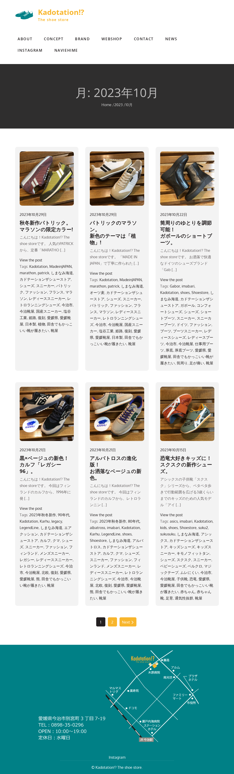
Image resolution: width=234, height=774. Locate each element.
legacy (56, 521)
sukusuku (167, 534)
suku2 (203, 527)
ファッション (36, 292)
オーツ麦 (97, 292)
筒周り (182, 363)
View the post (31, 260)
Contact (144, 38)
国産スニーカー (49, 311)
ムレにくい (189, 572)
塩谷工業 (106, 331)
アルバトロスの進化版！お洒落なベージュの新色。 (115, 467)
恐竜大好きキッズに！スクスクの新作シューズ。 (186, 464)
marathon (28, 273)
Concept (53, 38)
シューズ (27, 285)
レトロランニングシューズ (42, 566)
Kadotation (38, 266)
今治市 (67, 305)
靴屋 (54, 330)
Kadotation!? (61, 12)
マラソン (106, 311)
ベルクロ (195, 566)
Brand (82, 38)
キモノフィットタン (193, 553)
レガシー (27, 559)
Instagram (30, 50)
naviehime (66, 50)
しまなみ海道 (62, 273)
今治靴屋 (27, 311)
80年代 (134, 521)
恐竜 (193, 579)
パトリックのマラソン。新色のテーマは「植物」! (113, 232)
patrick (43, 273)
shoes (185, 292)
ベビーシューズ (173, 566)
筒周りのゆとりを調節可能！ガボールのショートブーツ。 (186, 232)
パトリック (99, 305)
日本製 (30, 324)
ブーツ (165, 331)
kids (163, 527)
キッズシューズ (182, 547)
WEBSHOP (111, 38)
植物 (41, 324)
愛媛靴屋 (102, 337)
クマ (56, 540)
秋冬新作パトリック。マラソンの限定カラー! (46, 226)
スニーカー (45, 285)
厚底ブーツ (184, 350)
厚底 (169, 350)
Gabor (175, 286)
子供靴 (182, 579)
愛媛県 (52, 317)
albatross (97, 527)
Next (126, 622)
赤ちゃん (187, 591)
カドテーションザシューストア (45, 279)
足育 (169, 598)
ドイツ (182, 324)
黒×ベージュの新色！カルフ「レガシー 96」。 (44, 464)
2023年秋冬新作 (42, 515)
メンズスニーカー (54, 553)
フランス (56, 292)
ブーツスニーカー (187, 331)
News (171, 38)
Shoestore (199, 292)
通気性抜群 (184, 598)
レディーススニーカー (47, 298)
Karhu (45, 521)
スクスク (184, 559)
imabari (188, 286)
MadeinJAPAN (60, 266)
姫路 (32, 317)
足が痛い (196, 363)
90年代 (63, 515)
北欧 (45, 572)
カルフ (45, 540)
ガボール (187, 305)
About (25, 38)
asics (174, 521)
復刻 (41, 317)
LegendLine (29, 527)
